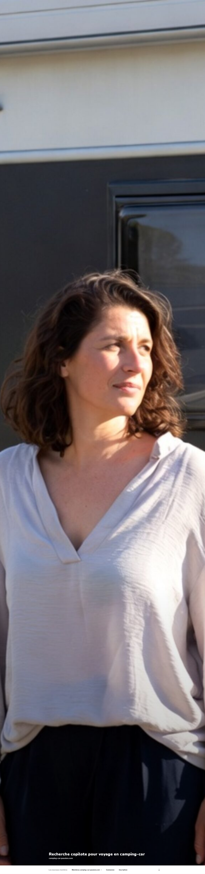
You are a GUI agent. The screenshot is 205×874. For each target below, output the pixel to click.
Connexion (110, 870)
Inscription (123, 870)
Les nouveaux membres (58, 870)
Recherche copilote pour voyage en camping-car (97, 854)
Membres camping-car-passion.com (86, 870)
